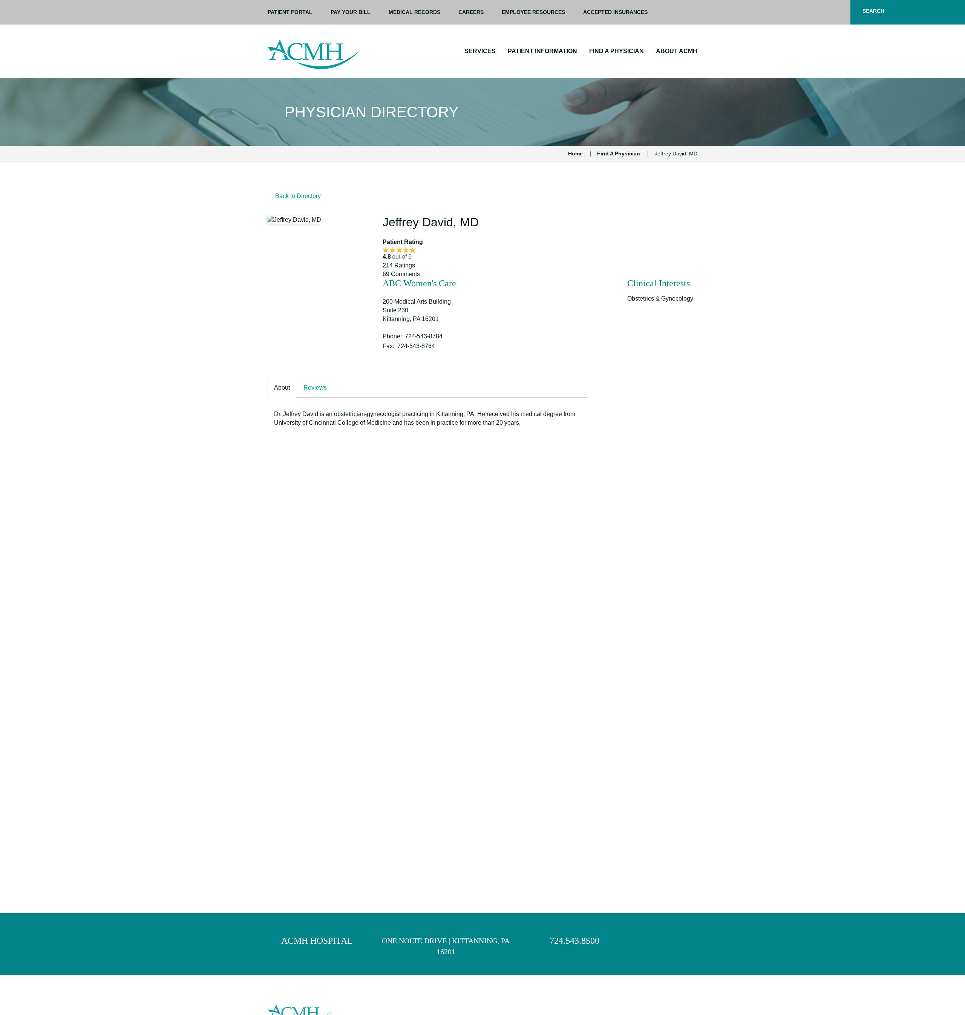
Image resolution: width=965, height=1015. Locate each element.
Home (575, 153)
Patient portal (290, 12)
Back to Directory (298, 196)
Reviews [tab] (315, 387)
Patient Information (542, 51)
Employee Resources (533, 12)
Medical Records (414, 12)
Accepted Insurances (615, 12)
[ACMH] (314, 54)
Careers (471, 12)
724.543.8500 (574, 941)
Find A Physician (616, 51)
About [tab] (282, 387)
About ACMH (676, 51)
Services (480, 51)
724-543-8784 (424, 336)
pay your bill (351, 12)
